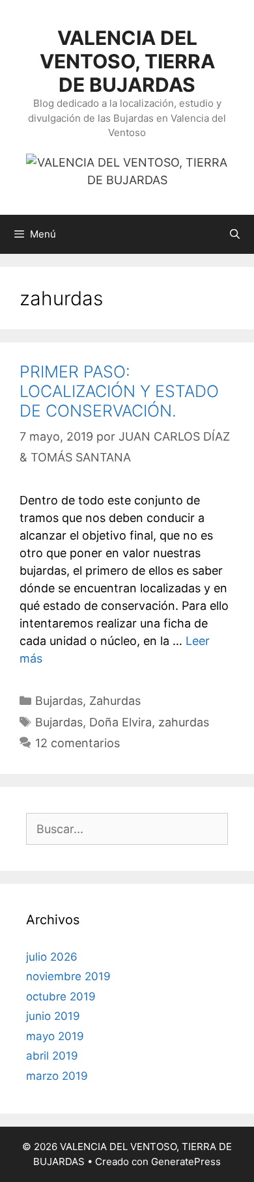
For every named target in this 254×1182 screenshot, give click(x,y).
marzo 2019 (57, 1075)
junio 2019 (53, 1016)
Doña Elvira (120, 722)
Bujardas (59, 701)
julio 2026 (52, 956)
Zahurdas (115, 701)
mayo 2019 (55, 1036)
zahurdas (183, 722)
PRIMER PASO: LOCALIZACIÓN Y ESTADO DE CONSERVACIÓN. (119, 391)
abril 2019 (52, 1055)
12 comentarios (77, 743)
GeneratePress (186, 1161)
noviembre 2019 (68, 976)
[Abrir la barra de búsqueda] (235, 234)
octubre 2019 (61, 996)
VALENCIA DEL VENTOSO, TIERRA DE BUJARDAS (127, 61)
